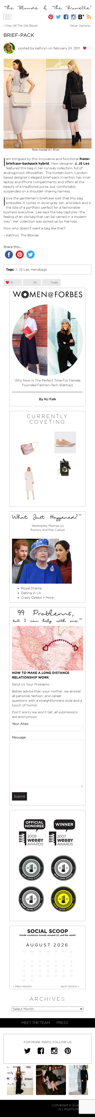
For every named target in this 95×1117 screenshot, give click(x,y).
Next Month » (70, 986)
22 (71, 971)
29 (71, 976)
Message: (19, 737)
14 (63, 966)
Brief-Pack (18, 35)
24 (31, 976)
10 (32, 966)
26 (48, 976)
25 (40, 976)
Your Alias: (20, 724)
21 (63, 971)
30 (23, 981)
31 (32, 981)
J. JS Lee (22, 269)
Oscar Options (80, 25)
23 (24, 976)
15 (71, 966)
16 (24, 971)
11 (40, 966)
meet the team (35, 1023)
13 (56, 966)
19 (48, 971)
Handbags (39, 269)
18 (40, 971)
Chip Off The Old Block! (21, 25)
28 (63, 976)
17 (32, 971)
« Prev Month (22, 986)
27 (56, 976)
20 (56, 971)
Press (62, 1023)
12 (48, 966)
